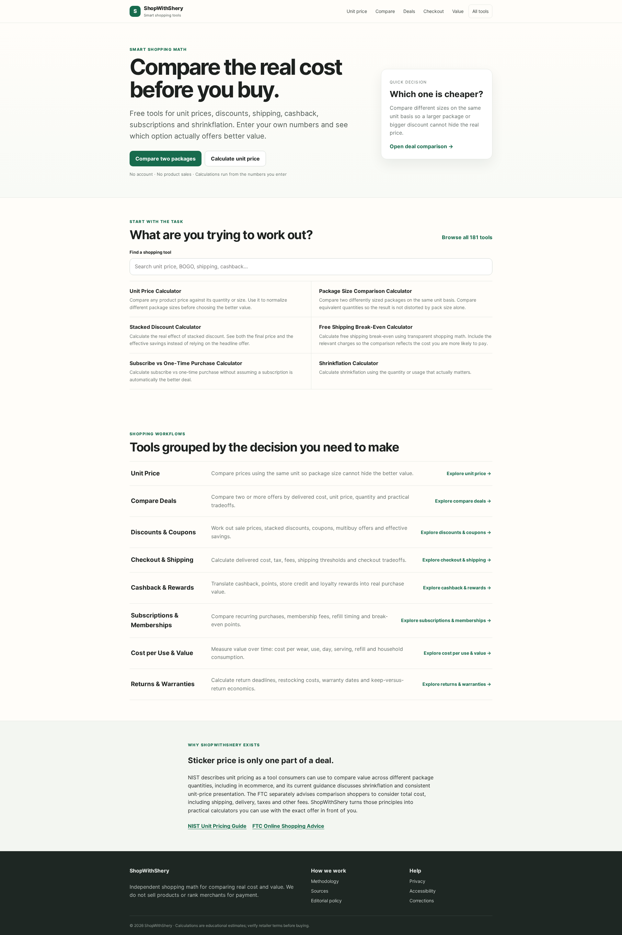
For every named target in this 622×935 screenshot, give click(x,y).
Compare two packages (165, 158)
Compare (385, 11)
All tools (480, 11)
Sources (319, 891)
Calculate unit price (235, 158)
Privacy (417, 881)
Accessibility (422, 891)
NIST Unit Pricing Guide (217, 826)
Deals (409, 11)
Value (458, 11)
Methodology (325, 881)
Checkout (433, 11)
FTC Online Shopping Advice (288, 826)
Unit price (357, 11)
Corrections (421, 900)
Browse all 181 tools (467, 237)
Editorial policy (326, 900)
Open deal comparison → (421, 146)
